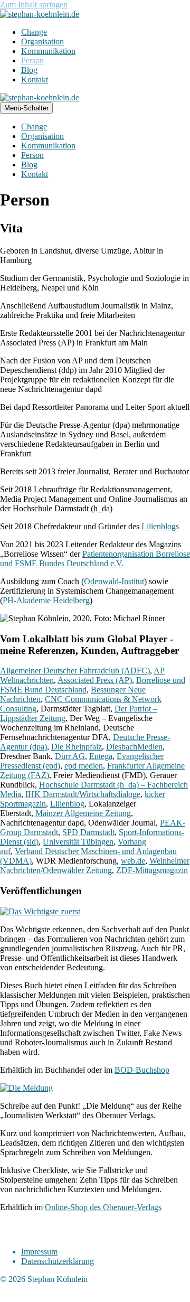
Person (32, 60)
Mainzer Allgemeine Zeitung (83, 813)
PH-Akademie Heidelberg (46, 600)
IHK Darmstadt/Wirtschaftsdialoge (82, 794)
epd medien (83, 765)
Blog (29, 69)
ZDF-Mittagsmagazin (152, 870)
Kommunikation (48, 50)
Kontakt (34, 79)
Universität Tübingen (78, 841)
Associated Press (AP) (95, 680)
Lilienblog (67, 803)
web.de (133, 860)
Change (34, 31)
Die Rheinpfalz (76, 746)
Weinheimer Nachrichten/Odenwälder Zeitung (94, 865)
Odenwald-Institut (114, 581)
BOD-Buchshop (142, 1069)
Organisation (42, 41)
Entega (100, 756)
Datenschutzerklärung (57, 1261)
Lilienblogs (160, 526)
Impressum (39, 1251)
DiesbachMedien (134, 746)
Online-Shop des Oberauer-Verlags (103, 1207)
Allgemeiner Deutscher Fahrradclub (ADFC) (75, 670)
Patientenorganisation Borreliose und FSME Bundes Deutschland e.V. (95, 558)
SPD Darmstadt (88, 832)
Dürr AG (70, 756)
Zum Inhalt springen (34, 4)
